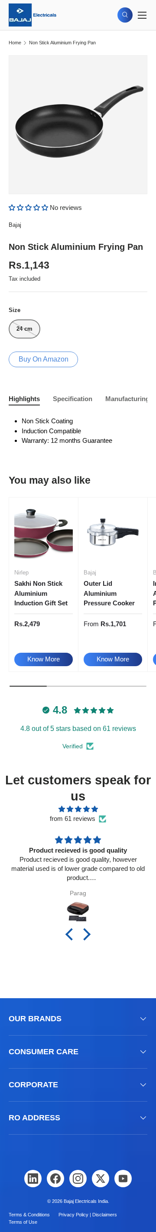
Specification (72, 398)
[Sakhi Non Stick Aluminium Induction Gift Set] (43, 532)
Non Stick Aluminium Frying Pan (62, 42)
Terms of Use (23, 1222)
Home (15, 42)
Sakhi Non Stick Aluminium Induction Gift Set (41, 593)
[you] (123, 1178)
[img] (78, 809)
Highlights (24, 398)
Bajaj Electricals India (86, 1201)
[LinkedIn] (33, 1178)
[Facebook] (55, 1178)
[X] (100, 1178)
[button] (29, 207)
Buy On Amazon (43, 359)
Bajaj (15, 225)
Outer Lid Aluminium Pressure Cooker (109, 593)
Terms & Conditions (29, 1214)
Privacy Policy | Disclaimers (87, 1214)
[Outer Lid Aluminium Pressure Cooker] (113, 532)
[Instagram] (78, 1178)
